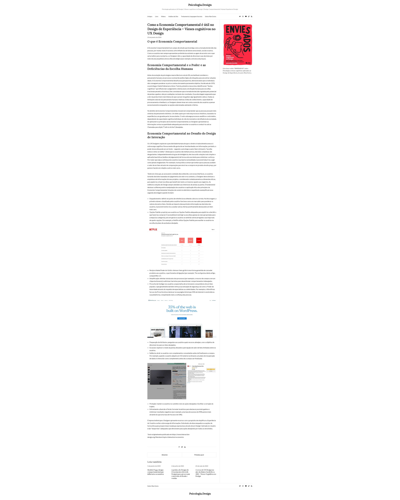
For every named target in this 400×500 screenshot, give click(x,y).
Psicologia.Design (200, 5)
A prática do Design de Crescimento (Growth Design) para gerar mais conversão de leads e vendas (180, 474)
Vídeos (163, 16)
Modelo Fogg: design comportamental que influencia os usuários (155, 472)
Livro (156, 16)
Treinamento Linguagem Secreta (191, 16)
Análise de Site (173, 16)
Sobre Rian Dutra (210, 16)
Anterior (165, 455)
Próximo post (199, 455)
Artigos (149, 16)
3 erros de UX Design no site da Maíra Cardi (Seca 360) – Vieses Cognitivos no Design (206, 473)
